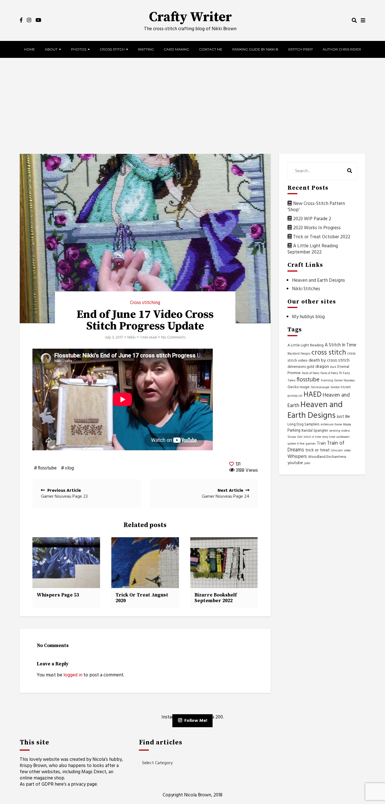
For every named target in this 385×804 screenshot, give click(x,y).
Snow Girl (294, 437)
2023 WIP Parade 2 (312, 219)
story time (328, 437)
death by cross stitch (329, 360)
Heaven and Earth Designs (318, 280)
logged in (72, 675)
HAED (313, 395)
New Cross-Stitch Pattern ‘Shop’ (316, 207)
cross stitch (328, 353)
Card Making (176, 49)
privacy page (84, 784)
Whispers (297, 456)
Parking (293, 430)
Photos (78, 49)
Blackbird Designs (298, 353)
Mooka (347, 424)
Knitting (146, 49)
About (51, 49)
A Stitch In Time (340, 345)
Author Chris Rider (342, 49)
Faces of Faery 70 (331, 373)
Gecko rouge (298, 387)
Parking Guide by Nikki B (255, 49)
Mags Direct (93, 772)
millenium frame (331, 424)
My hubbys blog (308, 317)
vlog (69, 468)
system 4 (292, 444)
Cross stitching (145, 303)
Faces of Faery (310, 373)
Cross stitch (112, 49)
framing (327, 380)
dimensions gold (300, 367)
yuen (307, 463)
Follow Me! (195, 720)
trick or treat (317, 450)
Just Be (343, 416)
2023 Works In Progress (317, 228)
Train (321, 443)
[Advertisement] (192, 105)
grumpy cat (294, 396)
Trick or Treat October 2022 (321, 237)
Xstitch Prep (300, 49)
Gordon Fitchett (341, 387)
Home (29, 49)
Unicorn (337, 450)
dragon (322, 366)
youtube (295, 463)
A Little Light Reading (305, 345)
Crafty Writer (190, 17)
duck (333, 367)
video (347, 450)
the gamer (308, 444)
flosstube (47, 468)
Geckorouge (320, 387)
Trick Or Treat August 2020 (142, 598)
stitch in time (312, 437)
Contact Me (210, 49)
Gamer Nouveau (344, 380)
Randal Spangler (315, 430)
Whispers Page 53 (58, 595)
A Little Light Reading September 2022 (312, 249)
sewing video (339, 431)
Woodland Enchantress (327, 457)
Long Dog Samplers (303, 424)
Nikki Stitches (306, 289)
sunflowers (342, 437)
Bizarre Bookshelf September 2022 (215, 598)
